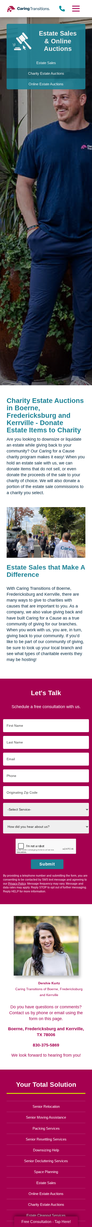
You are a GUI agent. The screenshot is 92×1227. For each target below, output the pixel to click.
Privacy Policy (17, 883)
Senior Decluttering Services (46, 1161)
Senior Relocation (46, 1106)
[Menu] (75, 9)
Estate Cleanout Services (46, 1215)
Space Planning (46, 1172)
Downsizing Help (46, 1150)
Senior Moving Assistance (46, 1117)
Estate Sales (46, 1183)
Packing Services (46, 1128)
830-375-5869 (46, 1045)
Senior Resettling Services (46, 1139)
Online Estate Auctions (46, 1194)
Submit (47, 864)
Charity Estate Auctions (46, 1204)
